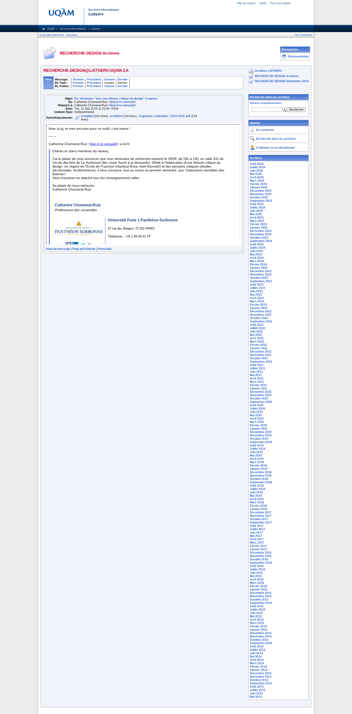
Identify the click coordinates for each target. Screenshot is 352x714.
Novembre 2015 (261, 596)
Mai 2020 (256, 415)
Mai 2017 (256, 536)
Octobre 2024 (259, 237)
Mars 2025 (257, 221)
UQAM (51, 28)
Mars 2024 (257, 261)
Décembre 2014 (261, 633)
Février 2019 (258, 465)
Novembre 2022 (261, 314)
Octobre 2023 (259, 278)
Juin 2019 (256, 452)
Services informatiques (73, 28)
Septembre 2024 (261, 241)
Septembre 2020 (261, 402)
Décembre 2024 (261, 231)
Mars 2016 (257, 583)
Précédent (94, 79)
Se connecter (265, 130)
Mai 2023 (256, 294)
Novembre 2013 (261, 676)
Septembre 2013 (261, 683)
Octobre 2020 (259, 398)
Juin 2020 (256, 412)
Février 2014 (258, 666)
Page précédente (84, 249)
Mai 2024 (256, 254)
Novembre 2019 (261, 435)
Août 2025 (257, 204)
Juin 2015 (256, 613)
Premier (78, 79)
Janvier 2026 (258, 187)
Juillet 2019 (257, 448)
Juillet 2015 (257, 609)
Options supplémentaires (266, 102)
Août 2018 (257, 485)
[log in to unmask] (122, 102)
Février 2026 (258, 184)
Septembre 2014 (261, 643)
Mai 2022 (256, 335)
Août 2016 (257, 566)
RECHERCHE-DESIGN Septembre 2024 (282, 81)
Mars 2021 (257, 381)
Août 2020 (257, 405)
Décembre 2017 (261, 512)
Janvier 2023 (258, 308)
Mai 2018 (256, 495)
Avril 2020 (257, 418)
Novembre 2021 (261, 355)
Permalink (105, 249)
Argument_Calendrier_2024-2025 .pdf (164, 116)
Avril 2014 (257, 660)
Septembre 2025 (261, 200)
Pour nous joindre (280, 3)
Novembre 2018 (261, 475)
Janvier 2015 (258, 629)
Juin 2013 (256, 693)
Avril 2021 (257, 378)
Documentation (298, 56)
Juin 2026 (256, 170)
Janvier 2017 (258, 549)
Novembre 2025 (261, 194)
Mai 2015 (256, 616)
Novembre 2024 (261, 234)
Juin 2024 (256, 251)
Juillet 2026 (257, 167)
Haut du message (58, 249)
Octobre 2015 (259, 599)
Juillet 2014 (257, 650)
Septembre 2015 (261, 603)
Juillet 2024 (257, 247)
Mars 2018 (257, 502)
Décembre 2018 (261, 472)
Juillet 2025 (257, 207)
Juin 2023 (256, 291)
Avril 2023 (257, 298)
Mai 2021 (256, 375)
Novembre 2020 (261, 395)
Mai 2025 (256, 214)
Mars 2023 (257, 301)
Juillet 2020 (257, 408)
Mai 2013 (256, 696)
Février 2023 (258, 304)
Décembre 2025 (261, 190)
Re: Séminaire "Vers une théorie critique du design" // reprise (115, 98)
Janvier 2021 (258, 388)
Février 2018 (258, 505)
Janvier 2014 (258, 670)
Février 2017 (258, 546)
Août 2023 (257, 284)
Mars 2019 (257, 462)
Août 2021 (257, 365)
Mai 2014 (256, 656)
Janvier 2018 (258, 509)
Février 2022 (258, 345)
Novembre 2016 (261, 556)
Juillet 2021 (257, 368)
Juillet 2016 (257, 569)
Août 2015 (257, 606)
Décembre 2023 (261, 271)
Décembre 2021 (261, 351)
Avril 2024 (257, 257)
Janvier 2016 (258, 589)
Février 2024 (258, 264)
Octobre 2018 (259, 479)
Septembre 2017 (261, 522)
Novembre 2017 (261, 515)
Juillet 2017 (257, 529)
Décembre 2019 (261, 432)
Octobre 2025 (259, 197)
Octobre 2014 (259, 639)
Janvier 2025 (258, 227)
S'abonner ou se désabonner (275, 147)
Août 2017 (257, 526)
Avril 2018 (257, 499)
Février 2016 (258, 586)
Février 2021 (258, 385)
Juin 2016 (256, 572)
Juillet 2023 (257, 288)
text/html (116, 116)
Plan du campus (246, 3)
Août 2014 (257, 646)
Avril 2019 (257, 459)
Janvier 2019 (258, 469)
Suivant (109, 79)
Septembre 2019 (261, 442)
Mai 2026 (256, 174)
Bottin (263, 3)
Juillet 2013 (257, 690)
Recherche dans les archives (270, 97)
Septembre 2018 (261, 482)
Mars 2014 (257, 663)
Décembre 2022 (261, 311)
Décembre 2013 (261, 673)
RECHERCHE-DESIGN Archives (277, 76)
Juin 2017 (256, 532)
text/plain (87, 116)
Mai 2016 (256, 576)
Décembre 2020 (261, 392)
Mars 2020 (257, 422)
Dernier (123, 79)
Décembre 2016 (261, 552)
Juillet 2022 (257, 328)
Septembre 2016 (261, 562)
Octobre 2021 (259, 358)
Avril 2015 (257, 619)
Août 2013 (257, 686)
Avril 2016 (257, 579)
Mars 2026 (257, 180)
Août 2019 (257, 445)
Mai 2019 (256, 455)
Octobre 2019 (259, 438)
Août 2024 (257, 244)
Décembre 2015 (261, 593)
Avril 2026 (257, 177)
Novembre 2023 (261, 274)
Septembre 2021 (261, 361)
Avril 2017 (257, 539)
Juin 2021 (256, 371)
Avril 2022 (257, 338)
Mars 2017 (257, 542)
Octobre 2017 (259, 519)
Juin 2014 (256, 653)
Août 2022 (257, 324)
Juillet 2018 (257, 489)
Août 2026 (257, 164)
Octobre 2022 (259, 318)
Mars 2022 (257, 341)
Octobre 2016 (259, 559)
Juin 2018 (256, 492)
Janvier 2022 (258, 348)
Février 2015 (258, 626)
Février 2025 (258, 224)
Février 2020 (258, 425)
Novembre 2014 (261, 636)
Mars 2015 (257, 623)
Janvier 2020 (258, 428)
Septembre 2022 (261, 321)
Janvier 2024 (258, 268)
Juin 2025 (256, 211)
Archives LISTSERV (268, 71)
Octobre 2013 (259, 680)
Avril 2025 (257, 217)
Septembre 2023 (261, 281)
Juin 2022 (256, 331)
